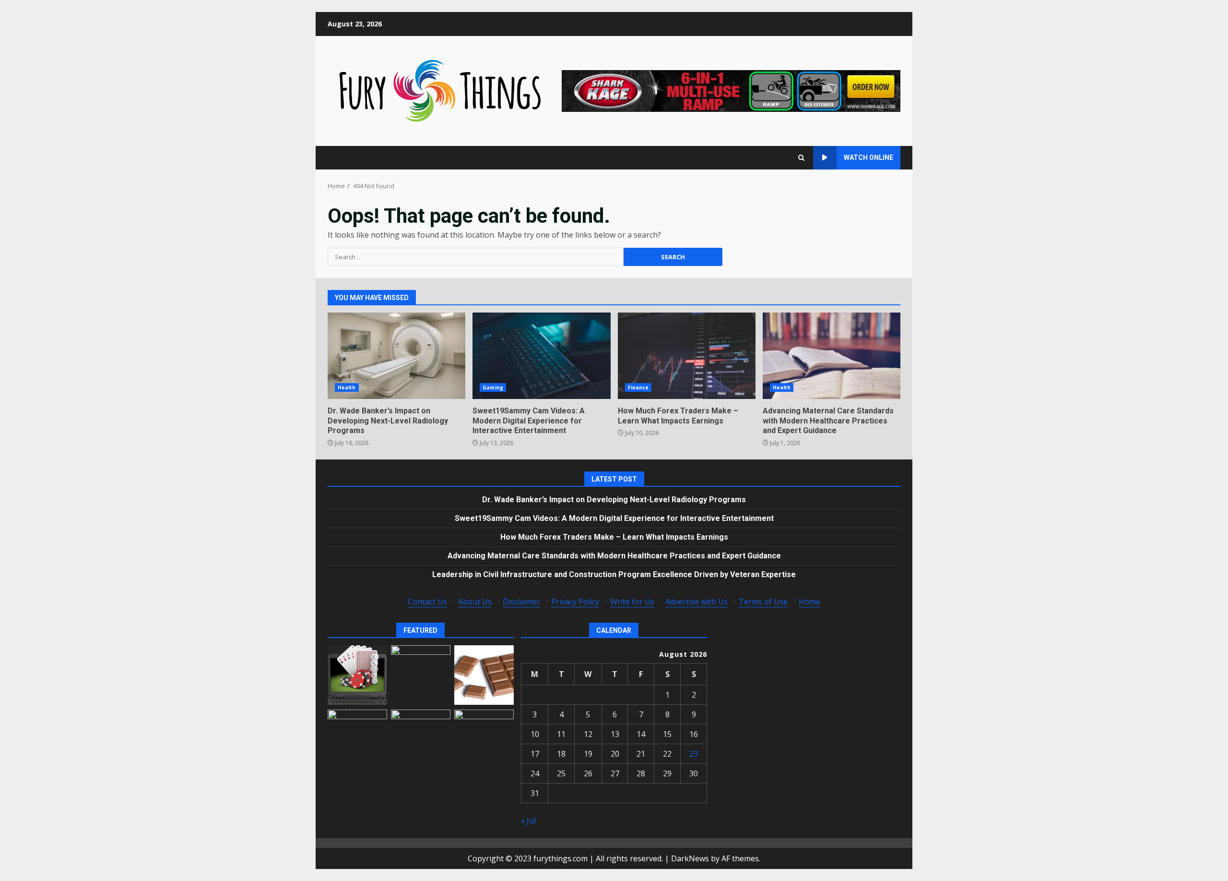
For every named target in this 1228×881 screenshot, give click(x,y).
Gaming (493, 387)
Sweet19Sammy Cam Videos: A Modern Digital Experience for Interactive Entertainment (541, 356)
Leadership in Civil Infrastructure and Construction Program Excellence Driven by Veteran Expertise (614, 574)
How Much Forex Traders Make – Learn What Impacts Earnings (687, 356)
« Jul (528, 820)
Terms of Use (763, 601)
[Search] (801, 157)
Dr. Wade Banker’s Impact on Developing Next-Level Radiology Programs (396, 356)
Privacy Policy (575, 601)
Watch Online (868, 157)
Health (347, 387)
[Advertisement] (731, 90)
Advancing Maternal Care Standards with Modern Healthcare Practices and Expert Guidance (831, 356)
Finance (638, 387)
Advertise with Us (696, 601)
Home (809, 601)
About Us (475, 601)
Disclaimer (521, 601)
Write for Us (632, 601)
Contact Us (427, 601)
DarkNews (690, 858)
